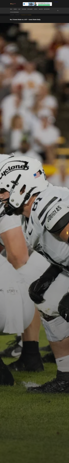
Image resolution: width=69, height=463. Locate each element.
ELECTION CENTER (46, 9)
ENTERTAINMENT (29, 9)
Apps (19, 9)
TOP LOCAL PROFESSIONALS (14, 12)
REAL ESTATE (41, 9)
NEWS (11, 9)
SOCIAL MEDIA (24, 9)
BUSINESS (15, 9)
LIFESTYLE (35, 9)
